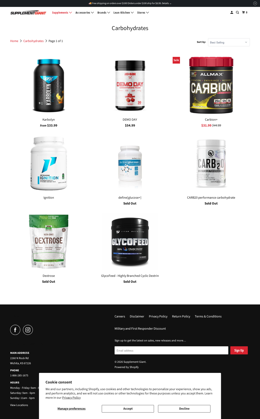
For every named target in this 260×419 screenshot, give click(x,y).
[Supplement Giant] (28, 12)
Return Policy (181, 316)
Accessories (83, 12)
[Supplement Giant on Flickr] (37, 330)
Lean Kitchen (122, 12)
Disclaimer (137, 316)
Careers (120, 316)
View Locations (19, 405)
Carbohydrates (33, 41)
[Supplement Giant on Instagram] (29, 330)
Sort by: (201, 42)
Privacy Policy (71, 397)
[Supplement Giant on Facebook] (16, 330)
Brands (102, 12)
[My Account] (232, 12)
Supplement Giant (135, 362)
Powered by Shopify (127, 367)
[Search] (237, 12)
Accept (128, 408)
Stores (141, 12)
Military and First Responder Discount (140, 328)
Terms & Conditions (208, 316)
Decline (184, 408)
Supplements (60, 12)
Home (14, 41)
